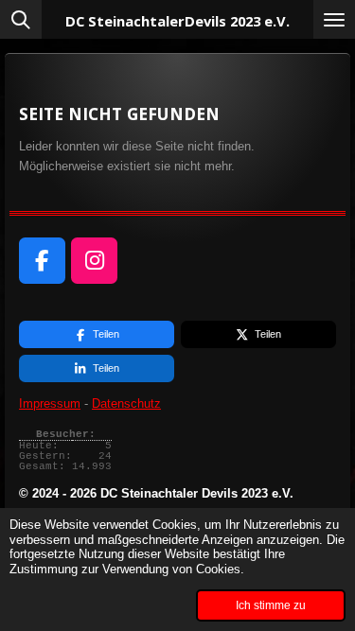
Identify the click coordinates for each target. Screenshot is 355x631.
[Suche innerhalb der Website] (21, 19)
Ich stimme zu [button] (271, 605)
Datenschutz (126, 403)
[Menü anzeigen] (334, 19)
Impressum (49, 403)
